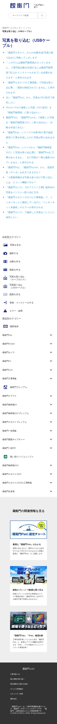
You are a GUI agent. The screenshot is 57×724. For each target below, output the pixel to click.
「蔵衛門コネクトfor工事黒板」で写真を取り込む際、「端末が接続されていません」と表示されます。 (30, 87)
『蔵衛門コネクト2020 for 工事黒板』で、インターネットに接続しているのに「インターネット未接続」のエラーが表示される (30, 202)
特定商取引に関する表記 (19, 684)
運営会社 (13, 699)
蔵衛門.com (28, 668)
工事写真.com (15, 674)
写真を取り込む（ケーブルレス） (18, 278)
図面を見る (15, 294)
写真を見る (15, 244)
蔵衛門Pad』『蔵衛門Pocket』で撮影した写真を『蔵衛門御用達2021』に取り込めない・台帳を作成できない (30, 122)
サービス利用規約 (16, 689)
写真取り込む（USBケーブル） (18, 286)
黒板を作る (15, 269)
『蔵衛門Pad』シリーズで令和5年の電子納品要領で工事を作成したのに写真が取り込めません (30, 137)
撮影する (14, 253)
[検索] (42, 15)
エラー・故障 (16, 310)
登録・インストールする (21, 302)
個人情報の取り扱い (17, 679)
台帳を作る (15, 261)
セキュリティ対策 (16, 694)
